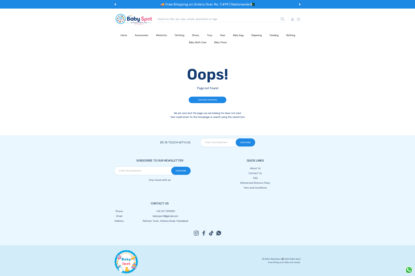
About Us (255, 168)
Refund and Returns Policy (255, 182)
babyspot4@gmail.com (165, 216)
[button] (115, 4)
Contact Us (255, 173)
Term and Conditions (255, 187)
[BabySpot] (133, 19)
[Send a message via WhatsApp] (408, 269)
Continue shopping (207, 100)
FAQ (255, 178)
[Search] (282, 19)
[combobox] (222, 19)
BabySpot (276, 259)
